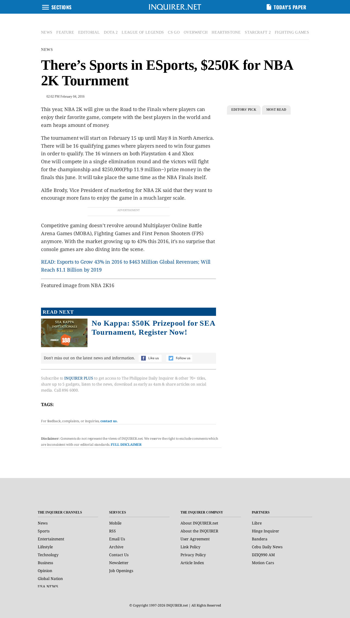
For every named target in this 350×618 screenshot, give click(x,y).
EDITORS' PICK (243, 110)
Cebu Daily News (267, 546)
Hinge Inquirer (265, 531)
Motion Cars (263, 562)
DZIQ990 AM (263, 554)
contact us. (109, 421)
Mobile (115, 523)
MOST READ (276, 110)
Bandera (259, 538)
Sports (43, 531)
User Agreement (195, 538)
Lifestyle (45, 546)
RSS (112, 531)
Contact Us (119, 554)
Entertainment (51, 538)
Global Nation (50, 578)
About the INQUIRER (199, 531)
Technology (48, 554)
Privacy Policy (193, 554)
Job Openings (121, 570)
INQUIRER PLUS (78, 378)
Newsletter (119, 562)
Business (45, 562)
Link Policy (190, 546)
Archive (116, 546)
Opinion (45, 570)
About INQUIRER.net (199, 523)
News (47, 50)
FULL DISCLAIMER (126, 444)
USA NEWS (48, 586)
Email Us (117, 538)
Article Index (192, 562)
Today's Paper (290, 7)
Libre (257, 523)
